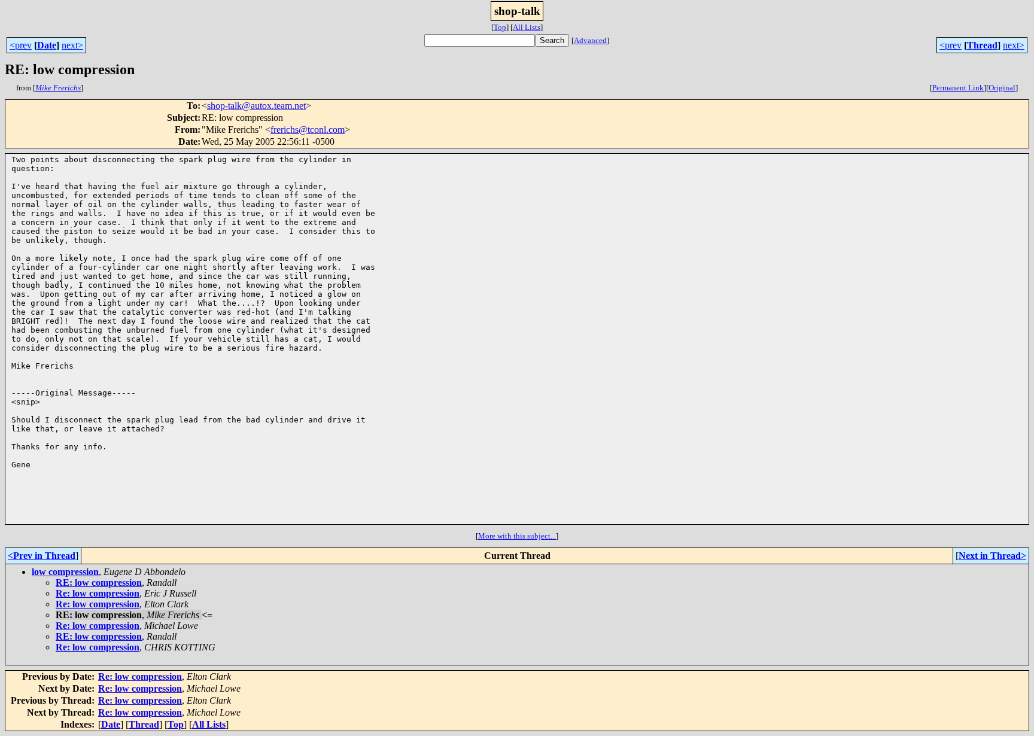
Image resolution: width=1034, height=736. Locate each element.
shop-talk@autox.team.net (256, 106)
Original (1002, 87)
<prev (21, 45)
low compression (65, 572)
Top (500, 27)
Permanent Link (958, 87)
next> (72, 45)
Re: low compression (97, 593)
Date (46, 45)
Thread (982, 45)
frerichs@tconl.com (307, 129)
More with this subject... (517, 535)
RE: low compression (99, 582)
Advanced (590, 40)
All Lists (526, 27)
